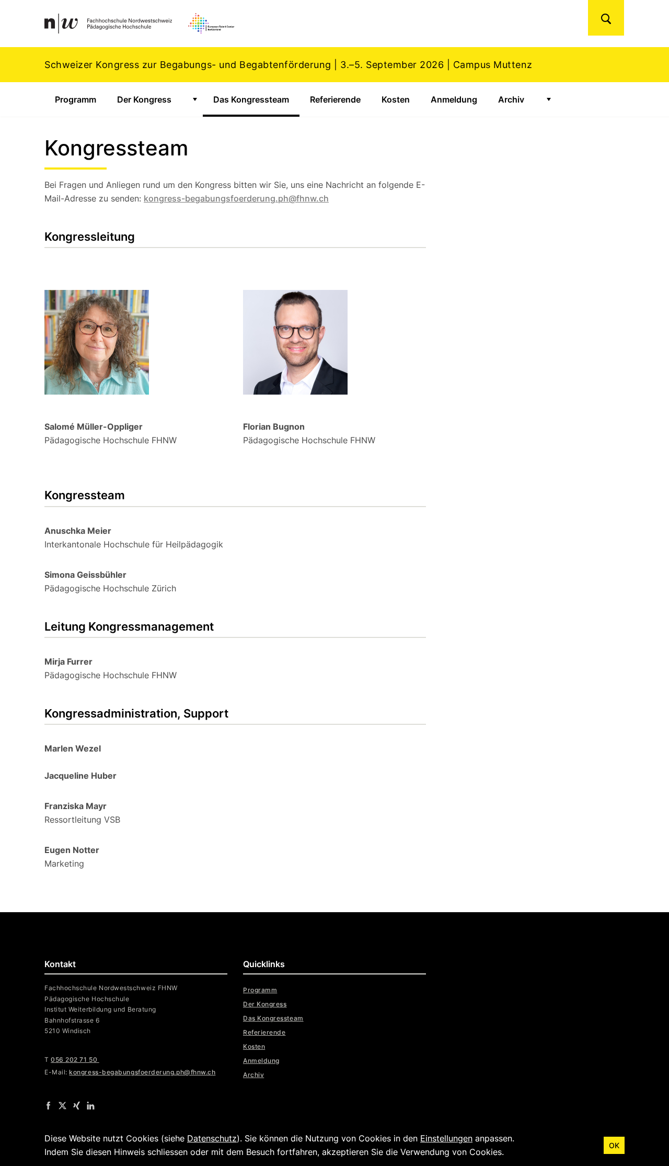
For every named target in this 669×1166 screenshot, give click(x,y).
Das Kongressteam (256, 99)
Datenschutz (212, 1138)
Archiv (511, 99)
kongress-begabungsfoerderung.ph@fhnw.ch (236, 198)
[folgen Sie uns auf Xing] (76, 1105)
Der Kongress (144, 99)
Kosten (396, 99)
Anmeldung (454, 99)
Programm (75, 99)
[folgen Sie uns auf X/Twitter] (62, 1105)
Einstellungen (446, 1138)
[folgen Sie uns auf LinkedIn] (91, 1105)
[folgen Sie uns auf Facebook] (48, 1105)
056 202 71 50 (75, 1059)
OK (614, 1145)
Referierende (335, 99)
